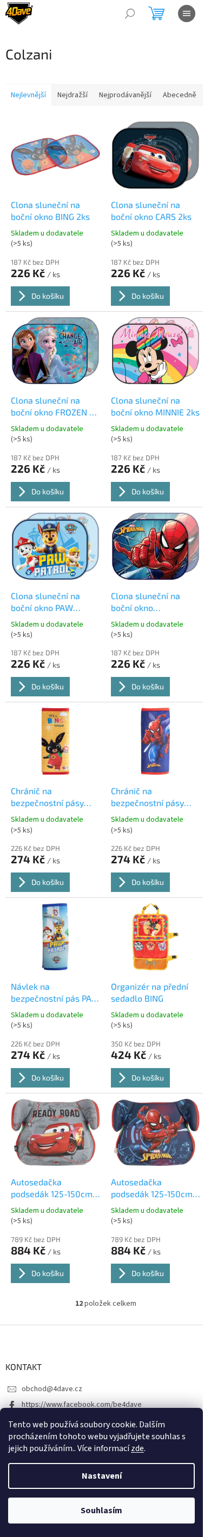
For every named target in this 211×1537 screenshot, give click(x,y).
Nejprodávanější (125, 95)
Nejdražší (72, 95)
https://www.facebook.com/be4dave (82, 1404)
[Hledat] (130, 13)
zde (137, 1448)
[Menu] (186, 13)
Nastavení (102, 1476)
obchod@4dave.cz (52, 1389)
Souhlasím (101, 1510)
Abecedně (179, 95)
